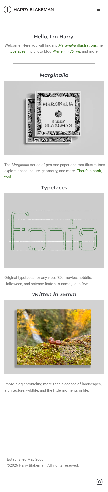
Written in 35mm (66, 51)
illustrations (77, 45)
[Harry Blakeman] (29, 9)
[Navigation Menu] (98, 9)
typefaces (17, 51)
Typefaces (54, 188)
